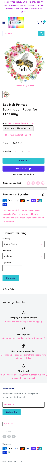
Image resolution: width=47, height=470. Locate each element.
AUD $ (6, 424)
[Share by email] (42, 183)
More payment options (23, 174)
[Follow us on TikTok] (14, 436)
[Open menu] (4, 23)
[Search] (41, 33)
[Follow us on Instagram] (9, 436)
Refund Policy (9, 289)
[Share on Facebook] (28, 183)
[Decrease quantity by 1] (15, 151)
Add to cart (23, 160)
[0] (42, 22)
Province (7, 250)
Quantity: (7, 151)
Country (7, 238)
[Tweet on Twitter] (38, 183)
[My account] (37, 22)
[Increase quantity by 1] (29, 151)
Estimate (10, 278)
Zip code (7, 262)
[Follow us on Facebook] (4, 436)
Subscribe (11, 412)
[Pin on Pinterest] (33, 183)
